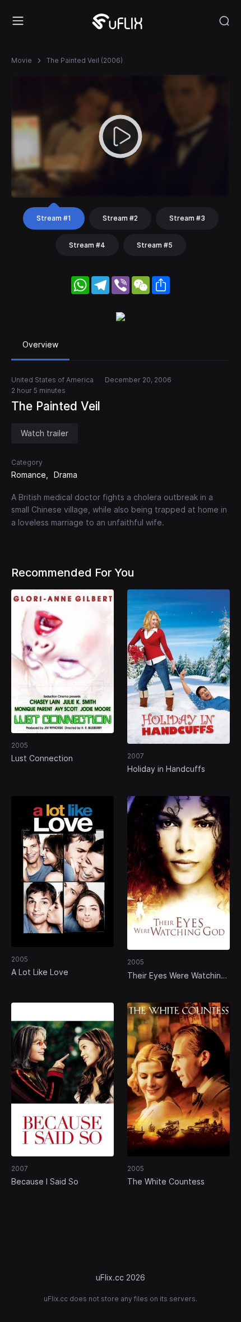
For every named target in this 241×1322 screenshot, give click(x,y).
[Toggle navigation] (18, 21)
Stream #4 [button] (87, 245)
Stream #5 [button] (155, 245)
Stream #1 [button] (53, 218)
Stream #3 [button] (187, 218)
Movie (21, 60)
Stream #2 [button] (120, 218)
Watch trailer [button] (44, 433)
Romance (28, 474)
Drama (65, 474)
